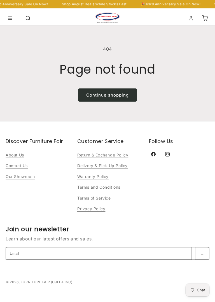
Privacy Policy (91, 208)
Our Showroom (20, 176)
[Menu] (10, 18)
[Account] (191, 18)
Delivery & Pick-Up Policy (102, 165)
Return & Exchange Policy (102, 155)
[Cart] (205, 18)
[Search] (28, 18)
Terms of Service (94, 198)
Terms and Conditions (98, 187)
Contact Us (17, 165)
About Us (15, 155)
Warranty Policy (93, 176)
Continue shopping (107, 95)
